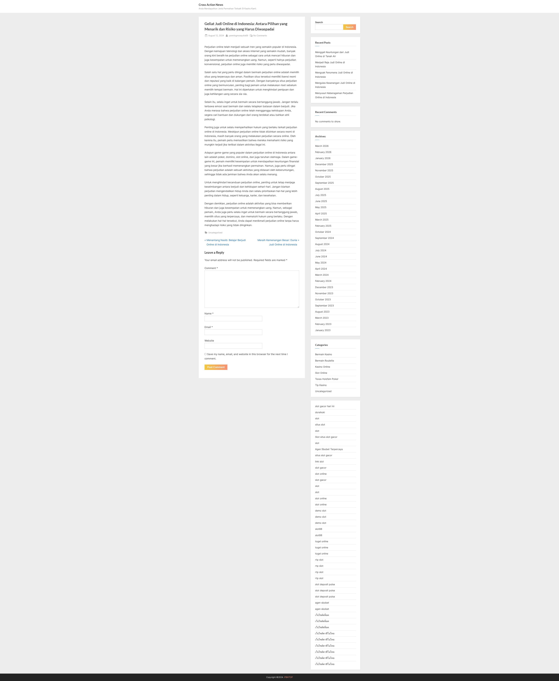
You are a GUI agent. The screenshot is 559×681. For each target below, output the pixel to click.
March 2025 (322, 219)
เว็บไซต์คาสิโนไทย (324, 633)
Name (209, 313)
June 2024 (321, 256)
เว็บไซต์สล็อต (322, 615)
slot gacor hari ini (324, 406)
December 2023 (324, 287)
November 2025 (324, 170)
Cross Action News (211, 4)
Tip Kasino (321, 385)
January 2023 (322, 330)
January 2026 (322, 158)
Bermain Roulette (324, 360)
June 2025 (321, 201)
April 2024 (321, 268)
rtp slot (319, 559)
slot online (321, 473)
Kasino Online (322, 366)
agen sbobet (322, 602)
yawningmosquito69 (238, 35)
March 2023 (322, 317)
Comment (211, 268)
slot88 (318, 528)
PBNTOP (288, 677)
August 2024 (322, 244)
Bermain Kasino (323, 354)
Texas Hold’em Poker (326, 378)
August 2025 (322, 188)
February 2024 (323, 280)
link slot (319, 461)
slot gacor (320, 467)
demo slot (320, 510)
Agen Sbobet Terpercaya (329, 449)
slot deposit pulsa (325, 584)
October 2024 (323, 231)
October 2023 (323, 299)
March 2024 (322, 274)
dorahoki (320, 412)
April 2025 (321, 213)
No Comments (260, 35)
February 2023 (323, 324)
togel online (321, 541)
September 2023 (324, 305)
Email (209, 327)
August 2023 (322, 311)
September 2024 (324, 238)
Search (319, 22)
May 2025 (320, 207)
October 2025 (323, 176)
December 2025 (324, 164)
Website (209, 340)
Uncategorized (215, 232)
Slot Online (321, 372)
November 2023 (324, 293)
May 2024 (320, 262)
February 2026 (323, 152)
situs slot (320, 424)
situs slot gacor (323, 455)
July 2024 (320, 250)
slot (317, 418)
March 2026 (322, 145)
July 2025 (320, 195)
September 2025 (324, 182)
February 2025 (323, 225)
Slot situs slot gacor (326, 436)
